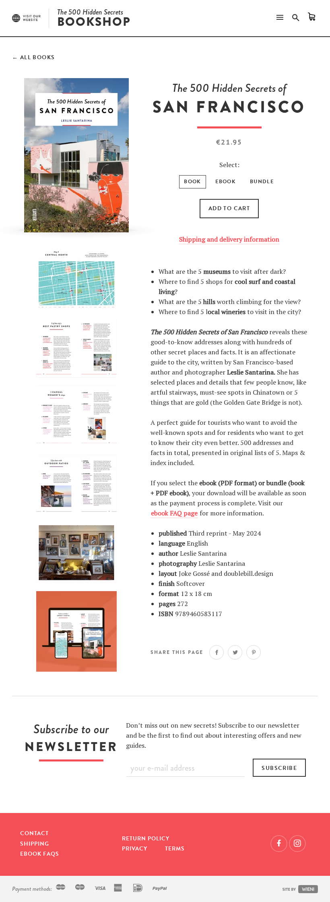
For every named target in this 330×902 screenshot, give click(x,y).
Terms (175, 848)
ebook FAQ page (174, 513)
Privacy (134, 848)
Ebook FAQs (39, 854)
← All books (33, 57)
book (192, 182)
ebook (225, 182)
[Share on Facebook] (216, 652)
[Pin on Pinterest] (253, 652)
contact (34, 833)
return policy (145, 838)
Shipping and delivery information (229, 239)
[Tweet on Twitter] (235, 652)
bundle (262, 182)
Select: (229, 164)
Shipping (34, 844)
